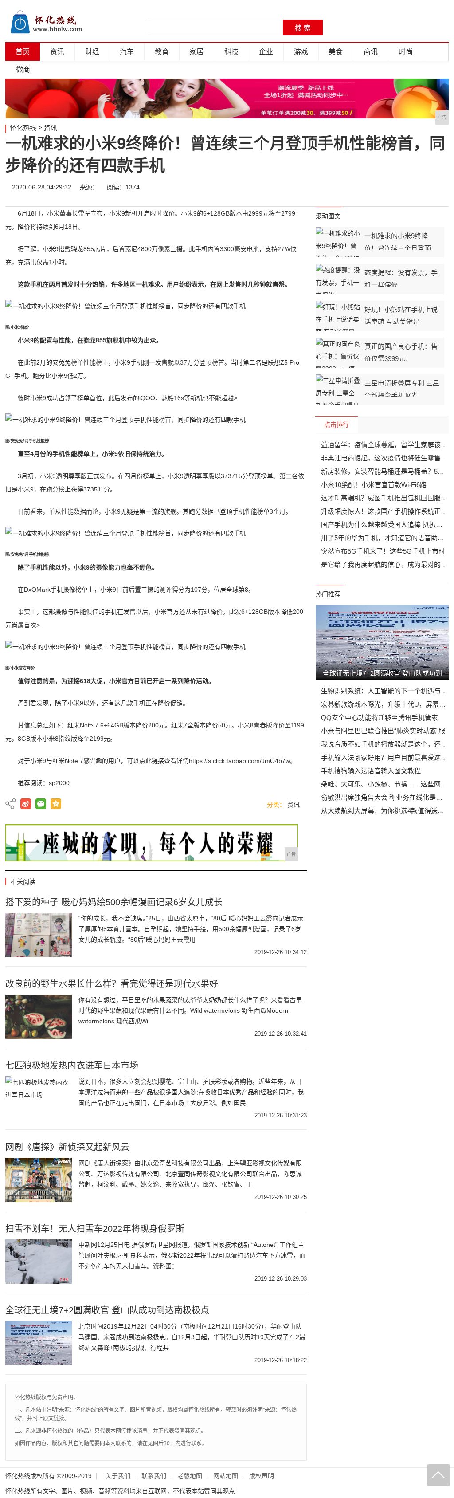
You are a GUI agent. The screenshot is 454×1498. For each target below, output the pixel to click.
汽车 (127, 51)
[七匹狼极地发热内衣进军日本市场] (38, 1098)
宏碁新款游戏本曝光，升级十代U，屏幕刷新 (386, 704)
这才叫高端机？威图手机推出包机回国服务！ (387, 498)
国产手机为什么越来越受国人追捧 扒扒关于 (385, 524)
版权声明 (261, 1476)
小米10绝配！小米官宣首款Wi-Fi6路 (374, 484)
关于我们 (118, 1476)
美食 (336, 51)
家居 (196, 51)
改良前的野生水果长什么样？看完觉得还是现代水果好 (111, 984)
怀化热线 (23, 127)
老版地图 (189, 1476)
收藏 (438, 187)
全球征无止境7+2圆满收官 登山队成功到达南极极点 (107, 1310)
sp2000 (59, 782)
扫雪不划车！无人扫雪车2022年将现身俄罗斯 (94, 1229)
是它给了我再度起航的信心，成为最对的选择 (387, 564)
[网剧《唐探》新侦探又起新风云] (38, 1180)
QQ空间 (56, 803)
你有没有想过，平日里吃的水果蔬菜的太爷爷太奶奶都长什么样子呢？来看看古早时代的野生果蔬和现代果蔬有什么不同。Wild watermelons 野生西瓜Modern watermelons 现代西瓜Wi (190, 1010)
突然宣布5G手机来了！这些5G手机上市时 (383, 551)
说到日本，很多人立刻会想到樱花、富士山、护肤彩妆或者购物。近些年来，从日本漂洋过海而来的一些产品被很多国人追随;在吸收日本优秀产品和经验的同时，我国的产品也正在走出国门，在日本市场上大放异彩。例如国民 (191, 1092)
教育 (162, 51)
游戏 (301, 51)
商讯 (371, 51)
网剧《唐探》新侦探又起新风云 (67, 1147)
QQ (412, 187)
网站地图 (225, 1476)
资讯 (57, 51)
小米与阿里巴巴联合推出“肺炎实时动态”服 (383, 731)
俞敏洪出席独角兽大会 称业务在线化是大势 (385, 797)
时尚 (406, 51)
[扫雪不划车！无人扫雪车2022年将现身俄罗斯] (38, 1261)
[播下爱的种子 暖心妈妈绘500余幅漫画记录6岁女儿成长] (38, 935)
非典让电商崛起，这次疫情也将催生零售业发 (387, 458)
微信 (385, 187)
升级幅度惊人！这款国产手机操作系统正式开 (387, 511)
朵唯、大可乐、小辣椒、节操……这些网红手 (387, 784)
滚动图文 (328, 216)
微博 (358, 187)
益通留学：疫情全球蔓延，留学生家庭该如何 (387, 444)
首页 (23, 51)
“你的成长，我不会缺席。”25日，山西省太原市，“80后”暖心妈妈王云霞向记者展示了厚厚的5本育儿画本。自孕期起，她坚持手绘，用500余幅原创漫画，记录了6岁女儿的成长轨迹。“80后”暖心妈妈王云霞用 (190, 929)
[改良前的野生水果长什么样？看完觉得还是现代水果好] (38, 1017)
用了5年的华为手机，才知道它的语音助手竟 (386, 538)
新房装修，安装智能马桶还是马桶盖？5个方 (386, 471)
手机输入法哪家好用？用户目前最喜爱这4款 (386, 757)
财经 (92, 51)
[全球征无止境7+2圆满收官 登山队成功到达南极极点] (38, 1343)
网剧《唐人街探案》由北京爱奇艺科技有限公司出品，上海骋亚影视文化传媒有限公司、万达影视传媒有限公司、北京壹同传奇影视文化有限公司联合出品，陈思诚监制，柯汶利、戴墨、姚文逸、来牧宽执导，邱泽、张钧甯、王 (190, 1174)
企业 (266, 51)
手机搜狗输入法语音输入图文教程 (371, 771)
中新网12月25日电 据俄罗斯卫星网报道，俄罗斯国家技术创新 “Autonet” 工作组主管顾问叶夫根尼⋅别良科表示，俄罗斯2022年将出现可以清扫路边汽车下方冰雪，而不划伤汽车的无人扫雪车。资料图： (191, 1255)
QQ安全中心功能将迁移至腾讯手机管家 (379, 717)
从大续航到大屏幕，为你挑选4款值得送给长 (386, 810)
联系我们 (153, 1476)
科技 (231, 51)
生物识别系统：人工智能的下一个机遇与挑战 (387, 691)
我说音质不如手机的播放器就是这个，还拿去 (387, 744)
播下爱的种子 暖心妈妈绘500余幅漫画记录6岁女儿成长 (114, 902)
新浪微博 (25, 803)
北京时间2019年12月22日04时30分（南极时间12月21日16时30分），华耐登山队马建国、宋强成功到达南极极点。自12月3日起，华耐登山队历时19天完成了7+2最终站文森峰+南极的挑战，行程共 (191, 1337)
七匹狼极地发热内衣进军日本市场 (71, 1065)
